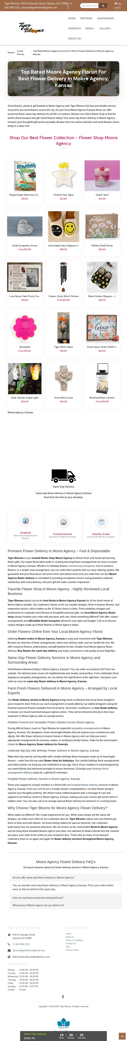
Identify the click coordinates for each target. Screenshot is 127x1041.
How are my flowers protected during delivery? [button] (38, 898)
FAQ (68, 947)
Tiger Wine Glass (63, 347)
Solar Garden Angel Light (25, 397)
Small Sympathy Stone (24, 245)
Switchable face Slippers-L (63, 245)
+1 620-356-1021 (21, 944)
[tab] (65, 878)
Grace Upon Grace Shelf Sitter (102, 347)
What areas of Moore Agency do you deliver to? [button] (38, 905)
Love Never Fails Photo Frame (24, 296)
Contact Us (71, 943)
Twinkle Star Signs (63, 194)
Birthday (86, 18)
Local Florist (20, 53)
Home (72, 18)
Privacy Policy (72, 950)
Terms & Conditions (74, 940)
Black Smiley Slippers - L (102, 296)
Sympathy (74, 28)
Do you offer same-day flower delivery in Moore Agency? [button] (43, 877)
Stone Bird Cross (63, 397)
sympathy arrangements (85, 728)
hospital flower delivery (84, 785)
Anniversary (105, 18)
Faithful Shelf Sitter (102, 245)
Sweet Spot (102, 194)
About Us (70, 937)
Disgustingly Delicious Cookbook (24, 194)
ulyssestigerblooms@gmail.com (39, 7)
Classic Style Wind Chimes (63, 296)
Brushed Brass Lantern (102, 397)
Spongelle (24, 347)
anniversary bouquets (82, 566)
